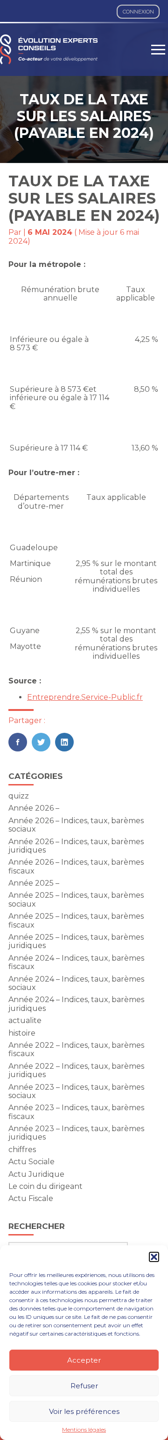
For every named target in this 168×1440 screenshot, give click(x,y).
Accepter (84, 1360)
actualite (25, 1020)
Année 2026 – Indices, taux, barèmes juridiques (76, 845)
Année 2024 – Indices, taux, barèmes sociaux (76, 983)
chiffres (22, 1149)
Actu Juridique (36, 1174)
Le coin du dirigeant (45, 1186)
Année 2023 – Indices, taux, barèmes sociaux (76, 1091)
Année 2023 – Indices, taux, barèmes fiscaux (76, 1111)
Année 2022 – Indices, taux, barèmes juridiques (76, 1070)
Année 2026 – (33, 808)
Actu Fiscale (30, 1198)
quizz (18, 796)
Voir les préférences (84, 1411)
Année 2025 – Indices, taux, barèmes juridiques (76, 941)
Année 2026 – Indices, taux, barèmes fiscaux (76, 866)
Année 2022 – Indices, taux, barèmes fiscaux (76, 1049)
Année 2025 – (33, 883)
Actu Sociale (31, 1161)
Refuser (84, 1385)
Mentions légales (84, 1429)
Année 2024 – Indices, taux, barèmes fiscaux (76, 962)
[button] (154, 1257)
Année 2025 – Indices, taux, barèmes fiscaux (76, 920)
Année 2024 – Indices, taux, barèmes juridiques (76, 1003)
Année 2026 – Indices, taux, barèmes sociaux (76, 824)
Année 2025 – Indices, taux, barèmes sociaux (76, 899)
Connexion (138, 11)
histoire (21, 1033)
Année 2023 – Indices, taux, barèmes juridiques (76, 1132)
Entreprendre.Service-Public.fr (85, 697)
